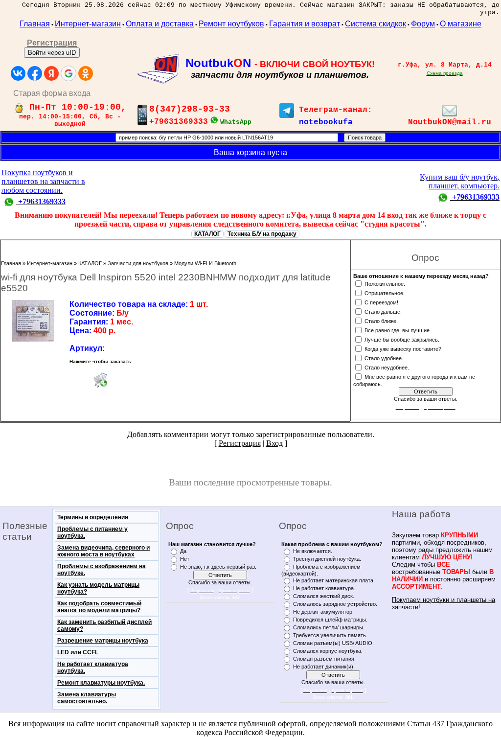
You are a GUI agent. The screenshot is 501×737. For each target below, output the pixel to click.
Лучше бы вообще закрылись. (401, 339)
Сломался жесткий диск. (323, 596)
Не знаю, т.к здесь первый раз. (218, 567)
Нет (184, 559)
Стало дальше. (383, 311)
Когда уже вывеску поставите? (402, 348)
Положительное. (384, 283)
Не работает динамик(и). (324, 666)
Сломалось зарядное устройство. (335, 604)
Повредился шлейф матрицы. (330, 619)
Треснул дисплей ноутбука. (327, 559)
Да (183, 551)
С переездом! (381, 302)
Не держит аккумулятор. (323, 612)
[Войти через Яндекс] (51, 73)
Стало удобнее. (383, 358)
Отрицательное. (384, 293)
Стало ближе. (381, 320)
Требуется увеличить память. (330, 635)
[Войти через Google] (68, 73)
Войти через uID (52, 52)
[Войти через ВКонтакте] (18, 73)
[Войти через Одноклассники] (85, 73)
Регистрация (240, 443)
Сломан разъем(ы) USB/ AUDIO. (333, 643)
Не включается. (312, 551)
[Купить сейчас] (100, 379)
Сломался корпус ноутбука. (328, 651)
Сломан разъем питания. (324, 659)
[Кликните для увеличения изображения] (33, 321)
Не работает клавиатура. (324, 588)
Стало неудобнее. (386, 367)
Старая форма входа (52, 93)
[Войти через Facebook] (34, 73)
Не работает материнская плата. (334, 580)
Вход (274, 443)
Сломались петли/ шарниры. (328, 627)
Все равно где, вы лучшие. (397, 330)
